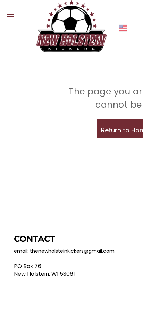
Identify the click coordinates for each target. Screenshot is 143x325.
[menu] (10, 14)
